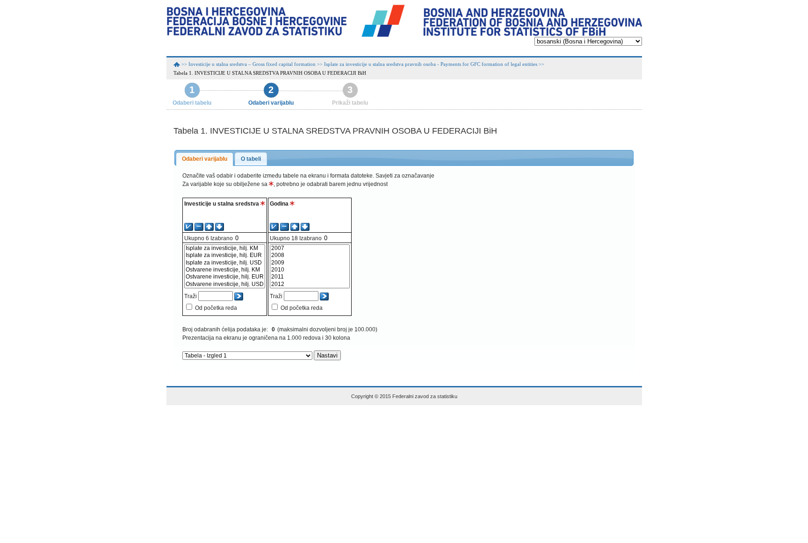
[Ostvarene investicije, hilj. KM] (225, 269)
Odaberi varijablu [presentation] (204, 159)
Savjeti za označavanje (404, 175)
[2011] (309, 276)
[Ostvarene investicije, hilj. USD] (225, 284)
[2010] (309, 269)
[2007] (309, 248)
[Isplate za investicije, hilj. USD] (225, 262)
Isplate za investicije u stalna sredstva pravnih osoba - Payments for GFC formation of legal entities (430, 64)
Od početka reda (216, 308)
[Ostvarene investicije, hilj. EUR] (225, 276)
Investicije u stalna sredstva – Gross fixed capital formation (252, 64)
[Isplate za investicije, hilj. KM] (225, 248)
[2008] (309, 255)
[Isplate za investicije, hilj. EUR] (225, 255)
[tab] (204, 159)
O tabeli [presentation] (251, 159)
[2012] (309, 284)
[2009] (309, 262)
